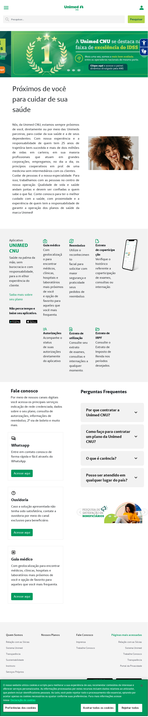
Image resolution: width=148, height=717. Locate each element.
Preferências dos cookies (20, 707)
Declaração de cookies (22, 700)
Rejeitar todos (130, 707)
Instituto (10, 665)
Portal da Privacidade (131, 665)
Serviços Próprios (15, 671)
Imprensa (81, 641)
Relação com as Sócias (17, 641)
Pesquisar (136, 19)
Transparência (13, 653)
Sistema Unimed (14, 647)
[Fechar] (141, 685)
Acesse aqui (22, 473)
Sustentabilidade (15, 659)
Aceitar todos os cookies (98, 707)
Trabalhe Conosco (85, 647)
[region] (74, 697)
